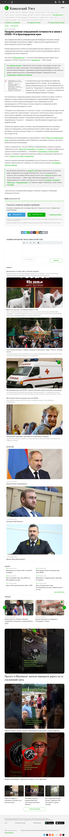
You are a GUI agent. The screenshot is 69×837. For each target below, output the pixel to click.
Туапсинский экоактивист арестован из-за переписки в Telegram (27, 436)
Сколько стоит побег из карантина (21, 156)
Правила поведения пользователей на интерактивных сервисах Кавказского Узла (40, 830)
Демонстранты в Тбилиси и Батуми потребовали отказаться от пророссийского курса (19, 621)
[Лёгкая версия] (12, 2)
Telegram (48, 175)
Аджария (12, 12)
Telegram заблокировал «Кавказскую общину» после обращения (25, 779)
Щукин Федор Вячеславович (15, 559)
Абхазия (7, 12)
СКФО (55, 17)
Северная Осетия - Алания (46, 17)
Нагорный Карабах (9, 17)
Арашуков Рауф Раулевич (14, 521)
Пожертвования (37, 822)
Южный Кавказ (34, 20)
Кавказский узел (19, 58)
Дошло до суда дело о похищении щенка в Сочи (22, 310)
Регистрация (29, 259)
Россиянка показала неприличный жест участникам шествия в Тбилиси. (32, 801)
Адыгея (18, 12)
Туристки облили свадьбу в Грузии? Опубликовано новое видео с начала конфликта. (32, 731)
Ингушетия (18, 15)
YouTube (11, 185)
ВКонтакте (11, 182)
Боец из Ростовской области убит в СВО (19, 585)
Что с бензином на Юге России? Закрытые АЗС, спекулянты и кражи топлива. (53, 801)
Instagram (56, 180)
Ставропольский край (10, 20)
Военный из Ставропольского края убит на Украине (49, 579)
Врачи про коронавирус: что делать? (32, 149)
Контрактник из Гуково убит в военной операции (22, 271)
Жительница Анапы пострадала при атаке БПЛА (22, 398)
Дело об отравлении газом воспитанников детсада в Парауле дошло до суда (49, 587)
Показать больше (34, 809)
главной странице (15, 65)
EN (8, 1)
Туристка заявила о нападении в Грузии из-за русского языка (13, 800)
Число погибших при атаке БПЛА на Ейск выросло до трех (18, 579)
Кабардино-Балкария (27, 15)
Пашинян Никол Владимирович (16, 484)
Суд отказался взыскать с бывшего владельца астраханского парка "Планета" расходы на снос (34, 351)
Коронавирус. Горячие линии (48, 151)
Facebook (48, 180)
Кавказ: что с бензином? (13, 22)
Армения (31, 12)
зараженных (35, 60)
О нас (6, 822)
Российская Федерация (21, 17)
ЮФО (40, 20)
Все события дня (59, 592)
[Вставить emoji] (38, 242)
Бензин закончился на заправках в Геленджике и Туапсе (47, 620)
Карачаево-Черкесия (46, 15)
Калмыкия (37, 15)
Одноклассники (22, 182)
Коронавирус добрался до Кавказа (19, 75)
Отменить (56, 260)
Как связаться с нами (20, 822)
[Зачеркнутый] (34, 242)
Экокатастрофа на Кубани (56, 22)
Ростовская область (34, 17)
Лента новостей (14, 25)
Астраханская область (40, 12)
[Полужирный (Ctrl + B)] (24, 242)
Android (30, 171)
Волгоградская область (53, 12)
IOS (35, 171)
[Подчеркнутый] (30, 242)
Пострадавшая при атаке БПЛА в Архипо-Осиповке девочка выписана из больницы (34, 390)
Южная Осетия (25, 20)
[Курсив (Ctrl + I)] (27, 242)
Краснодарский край (58, 15)
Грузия (6, 15)
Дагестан (12, 15)
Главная (7, 25)
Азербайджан (24, 12)
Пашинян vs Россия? (35, 22)
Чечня (18, 20)
